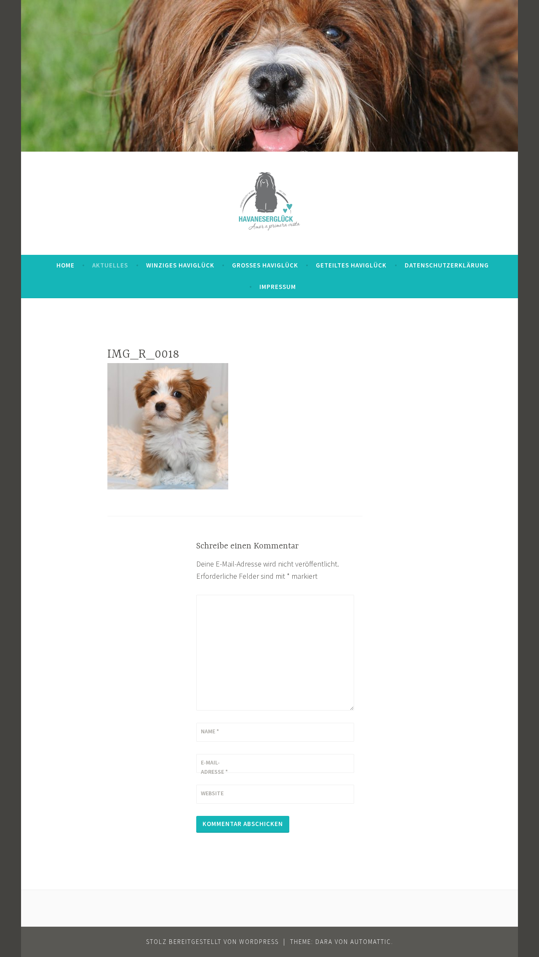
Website (212, 793)
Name (210, 731)
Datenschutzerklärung (447, 265)
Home (65, 265)
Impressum (277, 287)
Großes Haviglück (265, 265)
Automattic (370, 942)
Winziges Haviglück (180, 265)
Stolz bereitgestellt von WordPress (212, 942)
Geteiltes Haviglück (351, 265)
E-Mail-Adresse (214, 767)
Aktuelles (110, 265)
